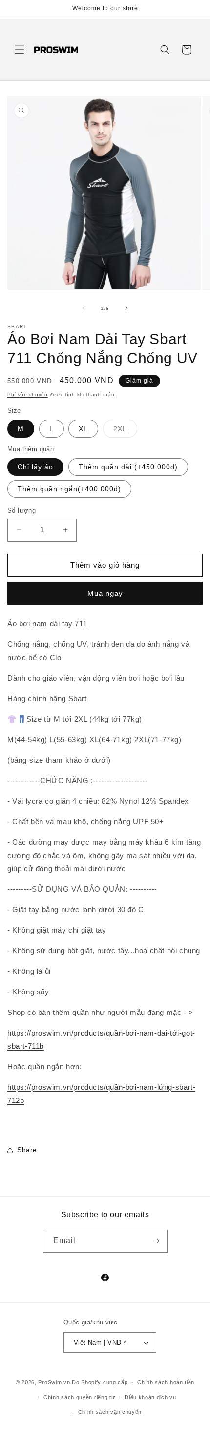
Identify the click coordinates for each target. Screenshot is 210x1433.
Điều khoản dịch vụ (150, 1397)
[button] (19, 50)
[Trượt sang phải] (126, 308)
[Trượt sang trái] (83, 308)
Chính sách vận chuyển (110, 1412)
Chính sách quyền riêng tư (79, 1397)
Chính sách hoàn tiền (165, 1382)
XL (83, 429)
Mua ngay (105, 593)
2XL (125, 431)
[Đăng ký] (156, 1241)
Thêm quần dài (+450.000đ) (128, 467)
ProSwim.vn (54, 1382)
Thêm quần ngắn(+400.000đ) (69, 489)
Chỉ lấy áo (35, 467)
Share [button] (27, 1150)
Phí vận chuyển (27, 394)
